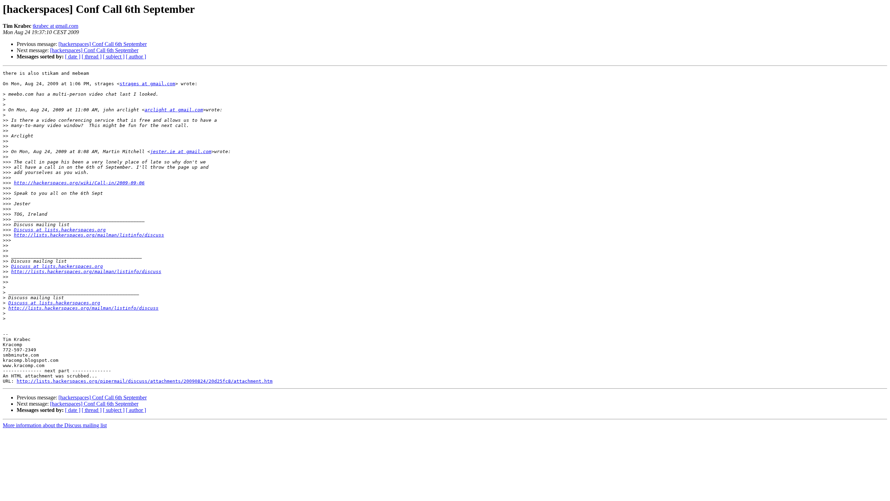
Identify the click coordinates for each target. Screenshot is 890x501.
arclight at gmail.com (174, 109)
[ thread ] (92, 56)
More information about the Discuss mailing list (55, 425)
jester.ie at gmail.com (180, 151)
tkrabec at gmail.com (55, 26)
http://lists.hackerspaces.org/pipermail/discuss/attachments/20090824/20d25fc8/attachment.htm (145, 381)
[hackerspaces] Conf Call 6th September (102, 44)
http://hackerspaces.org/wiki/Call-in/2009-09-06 (79, 182)
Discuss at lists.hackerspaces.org (60, 229)
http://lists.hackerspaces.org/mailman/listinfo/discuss (89, 235)
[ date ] (72, 56)
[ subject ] (113, 56)
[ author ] (136, 56)
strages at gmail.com (147, 83)
